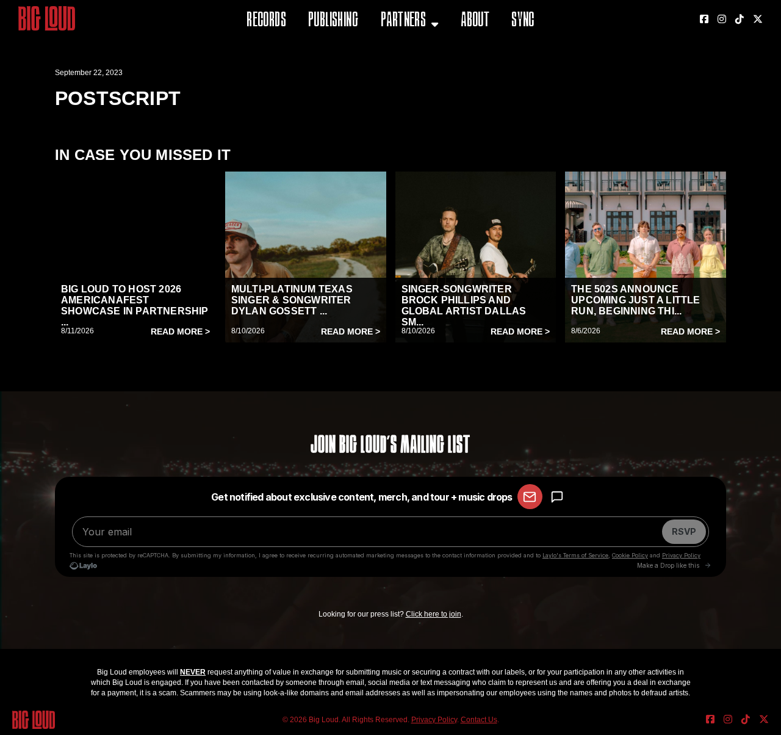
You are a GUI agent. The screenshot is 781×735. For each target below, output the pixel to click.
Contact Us (479, 719)
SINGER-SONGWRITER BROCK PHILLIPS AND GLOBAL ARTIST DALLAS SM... (464, 305)
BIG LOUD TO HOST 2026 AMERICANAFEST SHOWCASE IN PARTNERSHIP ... (135, 305)
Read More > (180, 331)
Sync (522, 21)
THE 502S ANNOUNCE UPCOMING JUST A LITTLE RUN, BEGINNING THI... (635, 300)
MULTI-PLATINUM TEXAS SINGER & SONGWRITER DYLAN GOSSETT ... (292, 300)
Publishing (333, 21)
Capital (398, 82)
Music (395, 51)
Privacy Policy (434, 719)
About (475, 21)
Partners (403, 21)
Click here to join (433, 614)
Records (266, 21)
